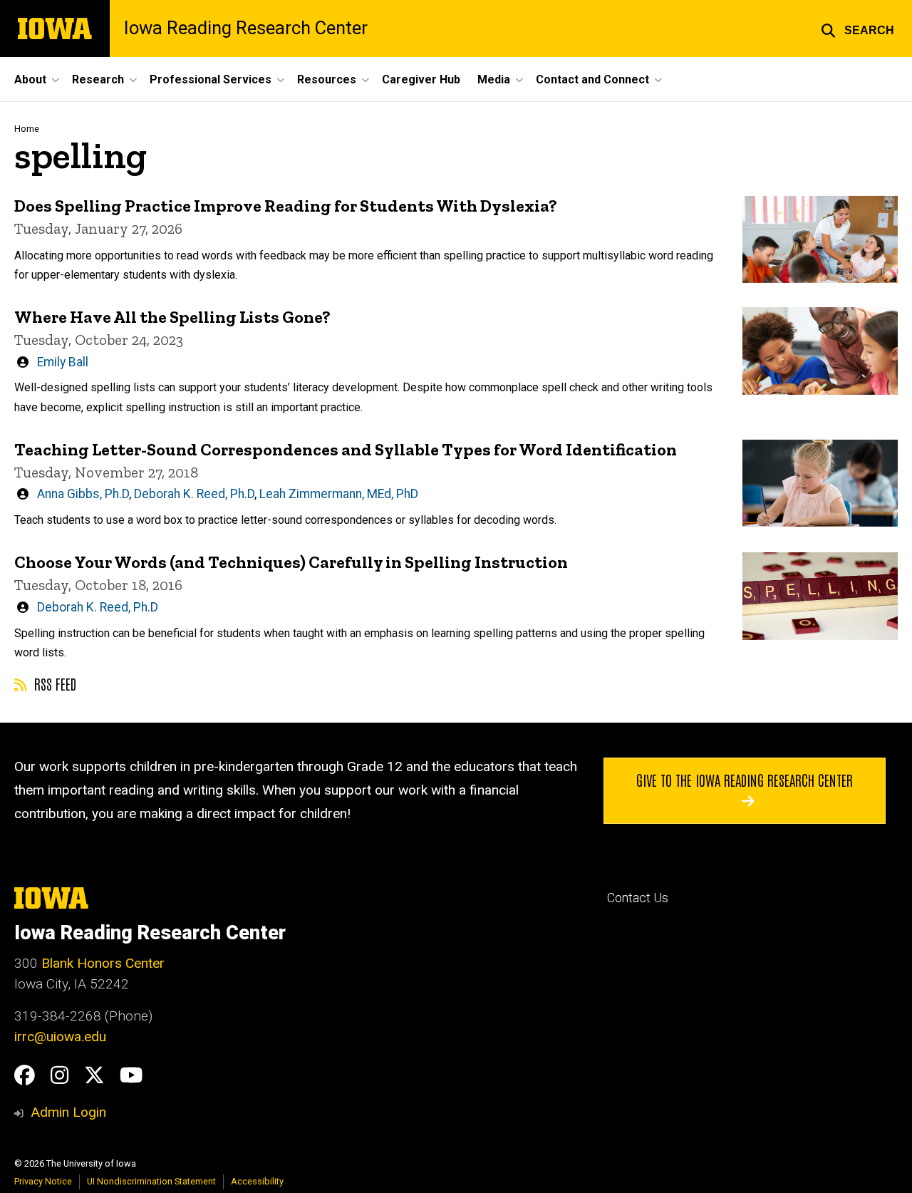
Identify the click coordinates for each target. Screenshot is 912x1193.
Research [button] (98, 79)
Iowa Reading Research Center (246, 28)
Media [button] (493, 79)
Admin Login (68, 1112)
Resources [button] (326, 79)
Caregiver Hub (421, 79)
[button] (857, 28)
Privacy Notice (43, 1181)
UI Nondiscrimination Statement (151, 1181)
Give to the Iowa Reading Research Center (744, 779)
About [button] (30, 79)
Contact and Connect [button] (592, 79)
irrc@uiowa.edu (60, 1036)
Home (26, 128)
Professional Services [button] (210, 79)
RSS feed (53, 683)
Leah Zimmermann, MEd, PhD (338, 494)
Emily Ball (62, 362)
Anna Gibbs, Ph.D (83, 494)
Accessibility (257, 1181)
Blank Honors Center (103, 963)
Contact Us (637, 898)
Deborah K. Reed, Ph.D (194, 494)
